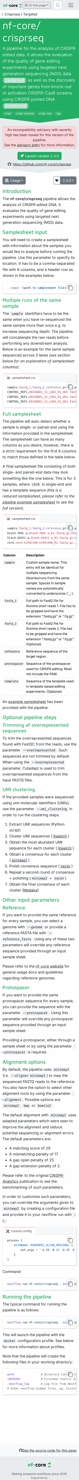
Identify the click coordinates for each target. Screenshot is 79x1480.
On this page (37, 5)
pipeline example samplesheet (29, 502)
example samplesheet (27, 701)
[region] (39, 288)
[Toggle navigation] (70, 5)
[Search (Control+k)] (58, 5)
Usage (15, 180)
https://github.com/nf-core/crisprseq (42, 164)
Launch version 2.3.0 (42, 156)
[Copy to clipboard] (70, 288)
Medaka (30, 890)
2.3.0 (67, 180)
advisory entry (28, 145)
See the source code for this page (49, 1450)
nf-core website (49, 966)
